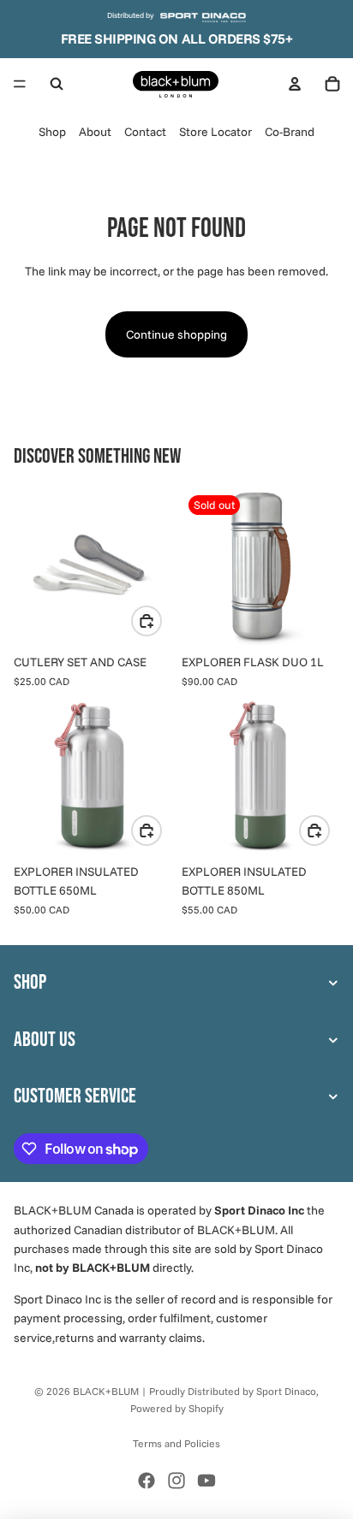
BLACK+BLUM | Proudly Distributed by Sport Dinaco (194, 1391)
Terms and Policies (176, 1443)
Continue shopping (176, 334)
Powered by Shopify (177, 1408)
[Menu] (19, 83)
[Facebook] (146, 1480)
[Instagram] (176, 1480)
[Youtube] (206, 1480)
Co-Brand (289, 131)
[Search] (56, 84)
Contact (145, 131)
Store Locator (215, 131)
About (95, 131)
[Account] (295, 84)
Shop (52, 131)
